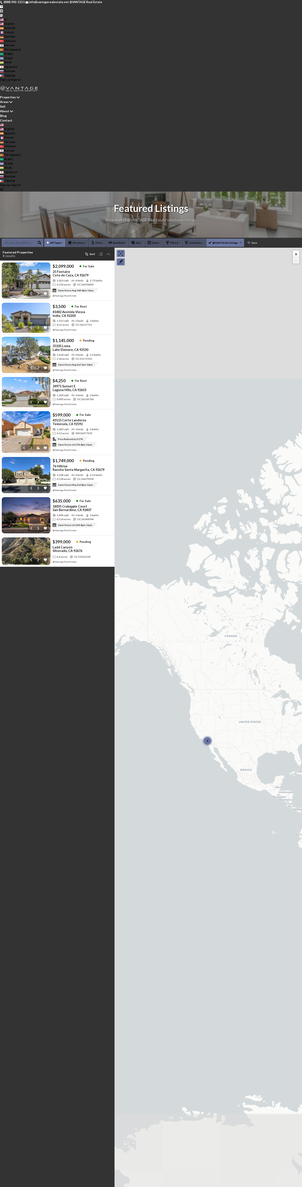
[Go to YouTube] (1, 10)
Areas (4, 102)
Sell (2, 106)
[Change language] (3, 19)
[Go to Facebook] (1, 6)
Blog (3, 116)
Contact (6, 120)
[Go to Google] (1, 15)
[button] (296, 253)
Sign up (5, 79)
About (4, 111)
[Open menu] (1, 189)
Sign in (16, 79)
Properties (8, 97)
